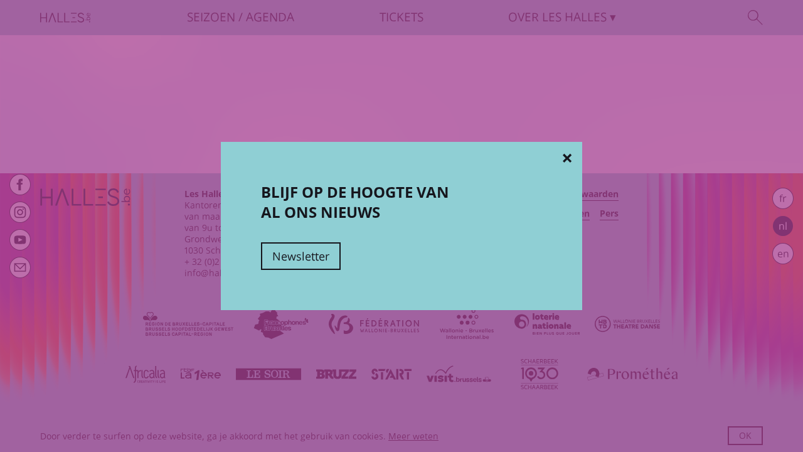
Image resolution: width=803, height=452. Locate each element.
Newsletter (300, 256)
